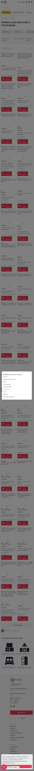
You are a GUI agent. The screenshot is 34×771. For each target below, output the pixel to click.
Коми (5, 382)
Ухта (4, 392)
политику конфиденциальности (14, 762)
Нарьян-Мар (7, 387)
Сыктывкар (6, 384)
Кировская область (9, 379)
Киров (5, 377)
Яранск (5, 394)
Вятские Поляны (8, 397)
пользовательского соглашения (11, 761)
